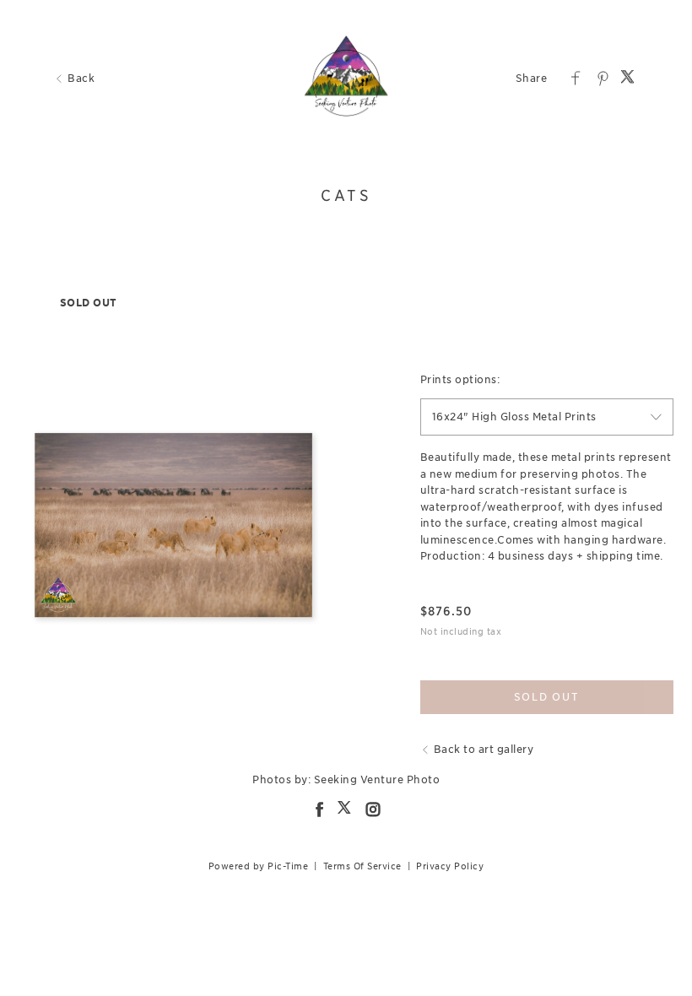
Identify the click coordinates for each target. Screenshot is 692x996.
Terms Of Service (362, 866)
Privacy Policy (450, 866)
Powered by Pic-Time (258, 866)
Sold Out (547, 696)
